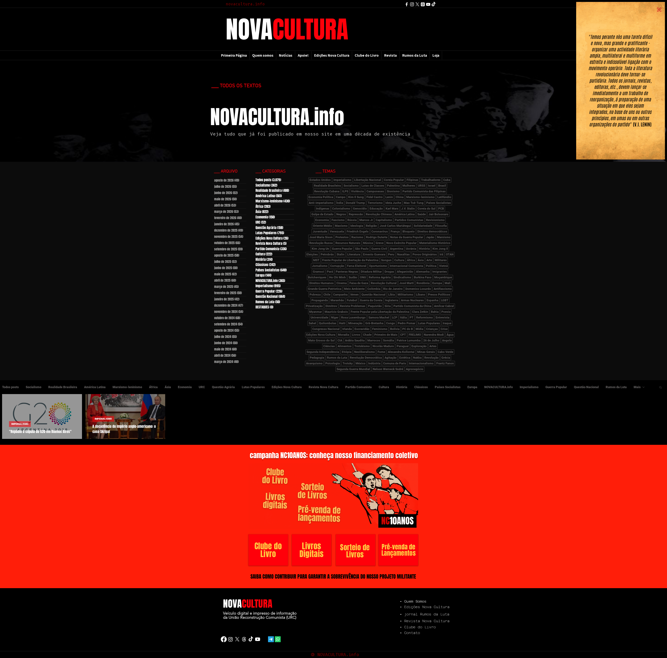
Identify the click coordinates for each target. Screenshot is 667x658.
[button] (659, 9)
